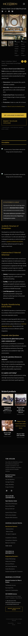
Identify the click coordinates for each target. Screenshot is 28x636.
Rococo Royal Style (10, 506)
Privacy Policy (11, 623)
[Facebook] (2, 11)
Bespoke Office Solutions (11, 517)
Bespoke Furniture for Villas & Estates (13, 581)
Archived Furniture (20, 106)
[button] (23, 17)
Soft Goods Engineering (11, 566)
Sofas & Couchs (11, 106)
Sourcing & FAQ (9, 587)
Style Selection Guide (11, 501)
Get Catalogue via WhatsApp (14, 115)
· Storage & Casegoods (10, 534)
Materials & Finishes (10, 561)
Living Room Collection (11, 537)
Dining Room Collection (11, 540)
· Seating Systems (9, 529)
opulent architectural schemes (15, 241)
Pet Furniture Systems (10, 515)
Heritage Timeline (9, 482)
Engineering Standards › (11, 556)
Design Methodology (10, 558)
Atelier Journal (8, 545)
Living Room (9, 61)
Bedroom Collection (10, 542)
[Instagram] (6, 490)
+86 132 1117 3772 (11, 600)
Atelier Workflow (9, 484)
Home (3, 61)
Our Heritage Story (10, 479)
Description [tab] (5, 142)
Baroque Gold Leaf (9, 508)
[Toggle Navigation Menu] (24, 4)
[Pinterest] (9, 11)
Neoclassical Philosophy (11, 503)
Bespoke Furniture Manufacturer (10, 475)
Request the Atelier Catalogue (10, 122)
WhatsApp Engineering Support (13, 602)
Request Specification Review (14, 609)
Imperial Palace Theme (10, 512)
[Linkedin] (12, 11)
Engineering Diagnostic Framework (13, 571)
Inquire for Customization (11, 590)
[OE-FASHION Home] (9, 4)
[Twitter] (5, 11)
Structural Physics (9, 563)
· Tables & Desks (9, 531)
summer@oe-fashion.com (13, 604)
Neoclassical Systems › (11, 526)
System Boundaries (10, 569)
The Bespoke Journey (10, 585)
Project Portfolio (9, 487)
